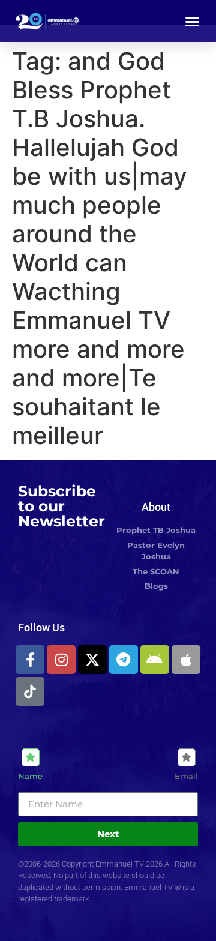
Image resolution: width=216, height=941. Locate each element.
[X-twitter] (92, 659)
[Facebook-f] (30, 659)
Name (30, 776)
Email (186, 776)
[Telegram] (123, 659)
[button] (192, 21)
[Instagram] (61, 659)
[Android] (154, 659)
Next (108, 834)
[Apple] (186, 659)
